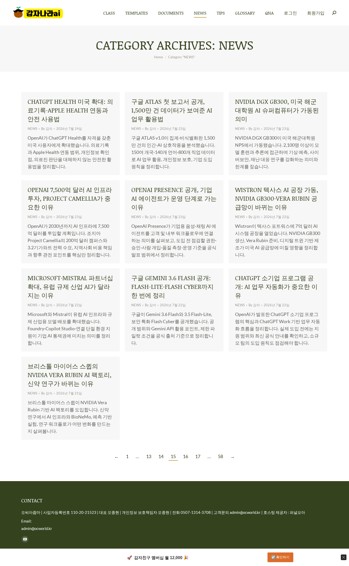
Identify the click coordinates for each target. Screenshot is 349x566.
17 (197, 456)
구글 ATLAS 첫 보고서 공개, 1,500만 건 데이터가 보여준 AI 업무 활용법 (171, 110)
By (46, 129)
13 (148, 456)
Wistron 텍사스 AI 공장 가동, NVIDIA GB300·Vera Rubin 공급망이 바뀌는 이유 (276, 198)
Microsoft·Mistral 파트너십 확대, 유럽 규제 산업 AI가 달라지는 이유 (70, 286)
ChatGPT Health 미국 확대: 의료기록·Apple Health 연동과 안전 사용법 (70, 110)
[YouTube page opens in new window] (25, 539)
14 (161, 456)
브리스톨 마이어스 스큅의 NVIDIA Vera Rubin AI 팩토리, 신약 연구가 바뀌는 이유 (69, 375)
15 (173, 456)
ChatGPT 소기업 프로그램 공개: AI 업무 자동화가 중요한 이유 (276, 286)
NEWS (32, 129)
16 (185, 456)
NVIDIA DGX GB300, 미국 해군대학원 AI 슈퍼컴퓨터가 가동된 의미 (277, 110)
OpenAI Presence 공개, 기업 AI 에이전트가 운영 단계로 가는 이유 (174, 198)
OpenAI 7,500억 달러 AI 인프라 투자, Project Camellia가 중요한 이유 (70, 198)
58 (220, 456)
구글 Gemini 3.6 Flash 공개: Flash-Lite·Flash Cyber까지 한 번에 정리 (172, 286)
